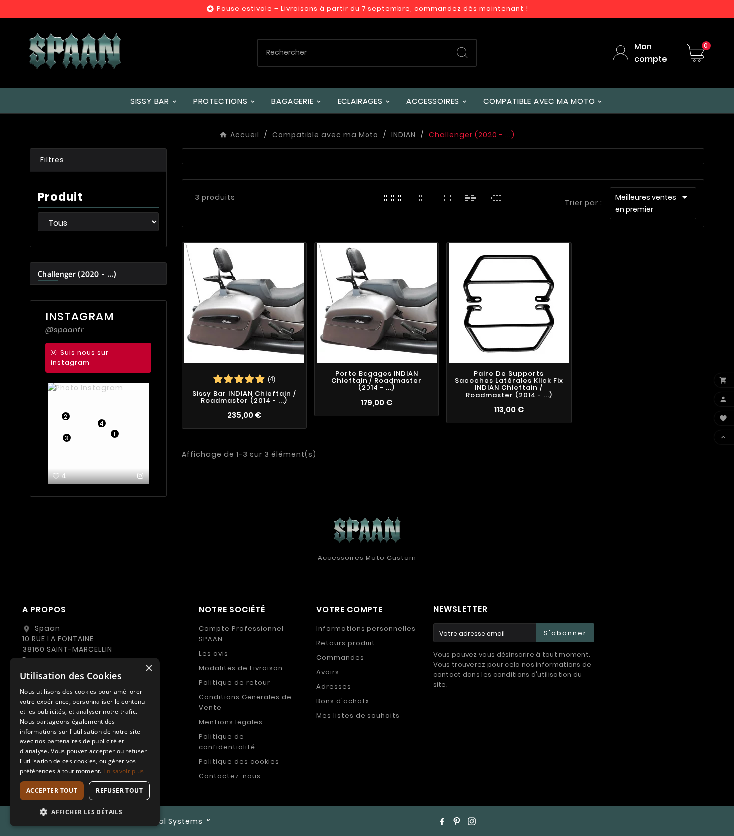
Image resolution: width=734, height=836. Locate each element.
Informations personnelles (366, 628)
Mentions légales (231, 722)
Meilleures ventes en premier (653, 202)
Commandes (340, 657)
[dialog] (85, 742)
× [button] (148, 668)
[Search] (462, 52)
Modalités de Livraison (241, 668)
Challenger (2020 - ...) (77, 273)
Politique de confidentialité (227, 742)
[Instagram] (472, 821)
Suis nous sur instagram (80, 357)
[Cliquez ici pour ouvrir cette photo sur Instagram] (140, 476)
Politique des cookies (239, 761)
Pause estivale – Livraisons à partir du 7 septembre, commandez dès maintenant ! (372, 8)
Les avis (213, 653)
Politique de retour (234, 682)
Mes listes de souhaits (358, 715)
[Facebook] (442, 821)
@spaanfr (64, 330)
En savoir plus (123, 771)
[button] (98, 160)
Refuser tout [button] (119, 790)
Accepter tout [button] (51, 790)
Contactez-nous (230, 776)
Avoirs (327, 672)
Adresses (333, 686)
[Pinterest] (457, 821)
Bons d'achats (342, 701)
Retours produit (345, 643)
